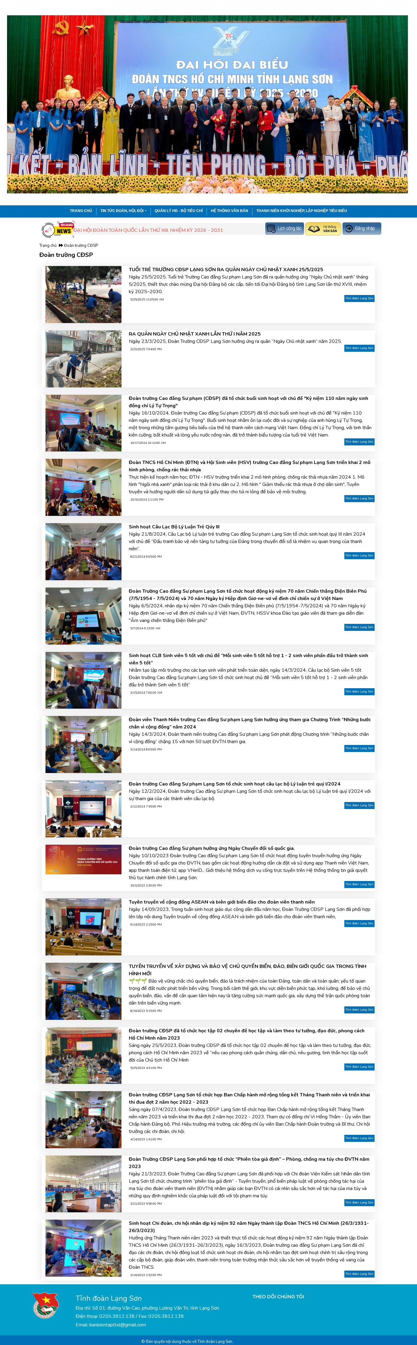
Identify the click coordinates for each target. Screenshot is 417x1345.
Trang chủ (81, 211)
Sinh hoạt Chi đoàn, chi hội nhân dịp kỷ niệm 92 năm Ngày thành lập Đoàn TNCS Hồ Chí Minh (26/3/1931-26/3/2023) (249, 1227)
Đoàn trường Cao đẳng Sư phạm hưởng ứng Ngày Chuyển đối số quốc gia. (212, 848)
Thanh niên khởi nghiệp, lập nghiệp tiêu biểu (301, 211)
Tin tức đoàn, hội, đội (121, 211)
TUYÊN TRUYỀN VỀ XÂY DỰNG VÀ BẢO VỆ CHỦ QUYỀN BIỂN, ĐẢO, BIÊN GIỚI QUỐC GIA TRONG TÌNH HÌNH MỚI (247, 970)
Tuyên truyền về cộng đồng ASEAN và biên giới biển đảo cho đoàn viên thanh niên (222, 902)
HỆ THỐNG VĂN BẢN (229, 211)
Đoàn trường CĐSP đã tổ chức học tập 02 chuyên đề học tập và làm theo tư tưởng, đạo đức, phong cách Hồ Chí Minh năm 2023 (246, 1034)
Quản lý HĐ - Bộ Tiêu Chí (179, 211)
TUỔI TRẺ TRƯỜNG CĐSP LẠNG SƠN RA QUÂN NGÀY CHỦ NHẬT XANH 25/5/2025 (226, 269)
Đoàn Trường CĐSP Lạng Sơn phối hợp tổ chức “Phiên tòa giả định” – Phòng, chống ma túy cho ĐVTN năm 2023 (249, 1163)
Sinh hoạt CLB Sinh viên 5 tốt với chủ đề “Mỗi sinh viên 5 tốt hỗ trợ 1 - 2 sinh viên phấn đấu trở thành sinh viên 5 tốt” (248, 659)
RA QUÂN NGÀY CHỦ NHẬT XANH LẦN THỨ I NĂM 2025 (195, 334)
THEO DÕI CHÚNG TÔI (278, 1296)
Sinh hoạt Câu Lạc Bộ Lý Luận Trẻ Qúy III (174, 526)
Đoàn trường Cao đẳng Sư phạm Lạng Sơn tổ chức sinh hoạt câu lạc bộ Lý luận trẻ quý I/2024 (234, 784)
